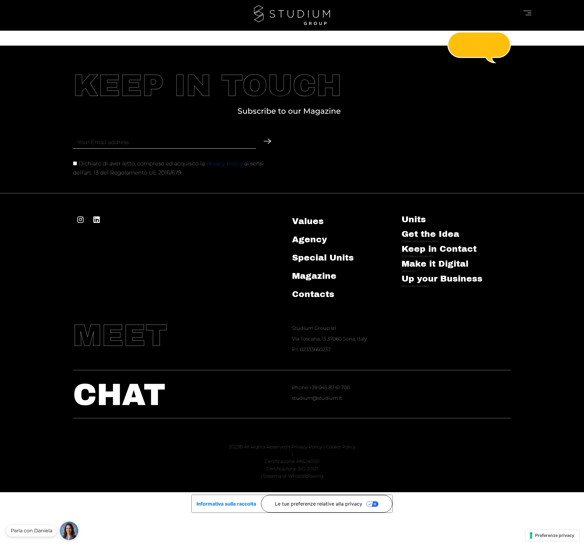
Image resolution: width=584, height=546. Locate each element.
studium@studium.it (317, 398)
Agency (309, 239)
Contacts (313, 294)
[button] (69, 531)
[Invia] (267, 141)
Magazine (314, 276)
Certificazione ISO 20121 (292, 469)
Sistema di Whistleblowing (293, 476)
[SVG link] (292, 15)
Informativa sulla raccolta (226, 504)
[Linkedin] (96, 219)
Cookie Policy (341, 447)
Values (308, 221)
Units (413, 219)
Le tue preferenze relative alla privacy (318, 504)
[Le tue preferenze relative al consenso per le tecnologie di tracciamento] (552, 535)
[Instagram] (80, 219)
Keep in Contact (439, 249)
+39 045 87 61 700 (329, 387)
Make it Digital (434, 263)
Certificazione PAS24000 (292, 461)
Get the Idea (430, 234)
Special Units (323, 257)
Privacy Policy (224, 163)
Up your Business (441, 278)
